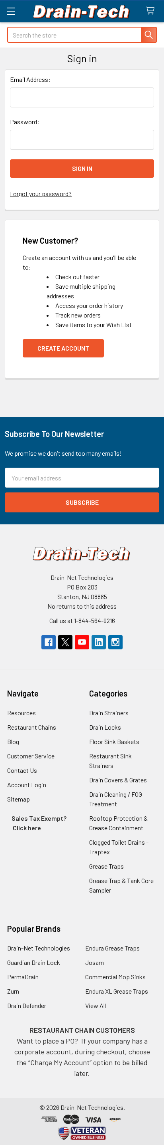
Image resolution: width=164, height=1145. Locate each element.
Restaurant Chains (31, 727)
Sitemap (18, 799)
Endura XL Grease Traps (116, 991)
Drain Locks (105, 727)
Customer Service (31, 756)
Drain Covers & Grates (118, 780)
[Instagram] (115, 642)
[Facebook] (48, 642)
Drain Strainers (109, 712)
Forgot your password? (41, 193)
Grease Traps (106, 866)
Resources (21, 712)
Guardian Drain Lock (33, 962)
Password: (24, 121)
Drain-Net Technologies (38, 948)
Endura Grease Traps (112, 948)
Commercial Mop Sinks (115, 976)
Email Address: (30, 79)
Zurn (13, 991)
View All (95, 1005)
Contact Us (22, 770)
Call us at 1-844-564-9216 (82, 620)
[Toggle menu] (11, 11)
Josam (94, 962)
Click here (27, 827)
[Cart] (152, 11)
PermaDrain (23, 976)
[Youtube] (82, 642)
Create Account (63, 348)
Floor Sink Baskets (114, 741)
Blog (13, 741)
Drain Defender (26, 1005)
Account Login (26, 784)
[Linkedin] (99, 642)
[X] (65, 642)
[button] (82, 1133)
